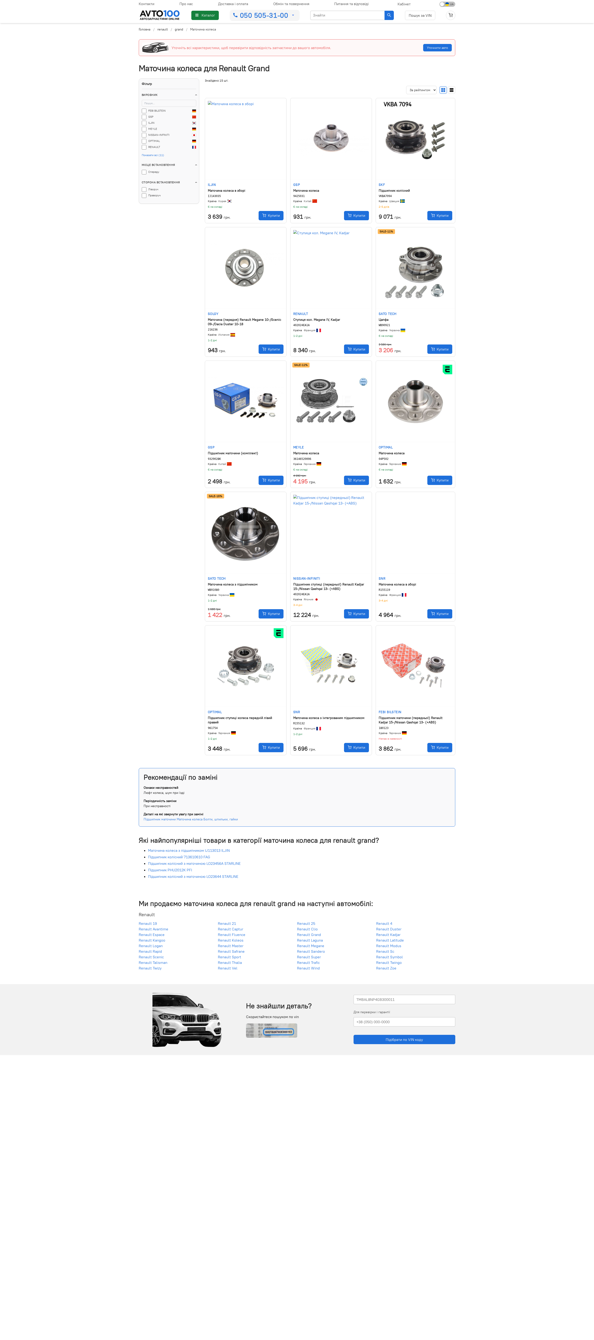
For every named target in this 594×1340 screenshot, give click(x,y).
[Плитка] (443, 90)
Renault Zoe (386, 968)
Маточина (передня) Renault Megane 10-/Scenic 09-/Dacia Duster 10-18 (244, 321)
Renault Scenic (151, 957)
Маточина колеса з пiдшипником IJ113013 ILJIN (189, 850)
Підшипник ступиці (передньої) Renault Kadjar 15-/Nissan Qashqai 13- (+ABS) (328, 586)
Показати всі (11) (153, 155)
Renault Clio (307, 929)
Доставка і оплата (233, 3)
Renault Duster (389, 929)
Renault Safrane (231, 951)
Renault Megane (310, 946)
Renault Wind (308, 968)
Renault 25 (306, 923)
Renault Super (309, 957)
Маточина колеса (306, 190)
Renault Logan (151, 946)
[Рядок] (451, 90)
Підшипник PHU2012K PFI (170, 870)
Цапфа (383, 319)
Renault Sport (229, 957)
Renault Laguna (310, 940)
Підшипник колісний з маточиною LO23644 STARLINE (193, 876)
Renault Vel (227, 968)
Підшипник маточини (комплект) (233, 453)
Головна (144, 29)
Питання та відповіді (351, 3)
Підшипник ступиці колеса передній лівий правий (240, 720)
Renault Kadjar (388, 934)
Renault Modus (388, 946)
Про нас (186, 3)
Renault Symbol (389, 957)
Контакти (146, 3)
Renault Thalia (230, 962)
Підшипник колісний (394, 190)
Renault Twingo (389, 962)
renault (162, 29)
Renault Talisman (153, 962)
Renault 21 (227, 923)
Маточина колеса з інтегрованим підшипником (328, 718)
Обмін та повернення (291, 3)
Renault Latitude (390, 940)
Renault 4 (384, 923)
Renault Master (230, 946)
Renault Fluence (231, 934)
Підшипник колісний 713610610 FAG (179, 857)
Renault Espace (152, 934)
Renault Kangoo (152, 940)
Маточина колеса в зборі (226, 190)
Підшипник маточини (160, 819)
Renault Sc (385, 951)
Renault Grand (309, 934)
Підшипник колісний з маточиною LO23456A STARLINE (194, 863)
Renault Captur (230, 929)
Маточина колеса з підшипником (233, 584)
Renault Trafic (308, 962)
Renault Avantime (153, 929)
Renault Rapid (150, 951)
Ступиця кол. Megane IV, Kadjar (316, 319)
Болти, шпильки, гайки (220, 819)
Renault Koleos (230, 940)
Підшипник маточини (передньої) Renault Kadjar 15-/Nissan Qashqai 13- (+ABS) (410, 720)
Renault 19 (148, 923)
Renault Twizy (150, 968)
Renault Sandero (311, 951)
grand (179, 29)
